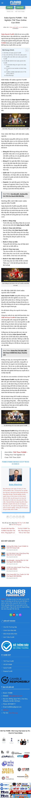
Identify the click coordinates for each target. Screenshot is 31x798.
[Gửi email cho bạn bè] (17, 517)
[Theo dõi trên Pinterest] (13, 614)
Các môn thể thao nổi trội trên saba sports (15, 54)
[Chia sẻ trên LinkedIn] (23, 517)
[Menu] (2, 3)
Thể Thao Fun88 (19, 11)
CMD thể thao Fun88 (8, 317)
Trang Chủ (10, 11)
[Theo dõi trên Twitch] (20, 614)
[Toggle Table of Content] (26, 50)
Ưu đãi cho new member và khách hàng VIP (16, 69)
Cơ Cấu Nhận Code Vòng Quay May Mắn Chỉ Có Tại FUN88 (17, 554)
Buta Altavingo (10, 75)
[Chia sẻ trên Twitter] (13, 517)
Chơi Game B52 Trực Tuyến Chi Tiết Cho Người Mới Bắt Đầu (17, 575)
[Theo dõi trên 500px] (17, 614)
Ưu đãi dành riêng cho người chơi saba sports (16, 65)
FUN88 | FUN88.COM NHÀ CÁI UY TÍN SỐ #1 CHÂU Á (16, 72)
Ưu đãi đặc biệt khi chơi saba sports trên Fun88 (15, 61)
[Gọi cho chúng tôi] (10, 614)
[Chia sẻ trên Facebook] (10, 517)
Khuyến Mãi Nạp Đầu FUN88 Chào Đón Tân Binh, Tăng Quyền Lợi (8, 530)
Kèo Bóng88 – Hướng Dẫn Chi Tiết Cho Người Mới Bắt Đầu (17, 561)
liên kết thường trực (16, 524)
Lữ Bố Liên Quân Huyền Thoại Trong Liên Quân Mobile (17, 568)
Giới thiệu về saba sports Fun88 (12, 52)
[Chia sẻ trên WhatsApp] (7, 517)
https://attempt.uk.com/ (15, 696)
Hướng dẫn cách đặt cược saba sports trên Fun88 (15, 57)
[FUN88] (15, 3)
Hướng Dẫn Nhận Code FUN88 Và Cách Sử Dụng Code (17, 547)
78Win (3, 719)
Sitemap (5, 710)
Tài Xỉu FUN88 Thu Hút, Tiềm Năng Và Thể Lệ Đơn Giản (24, 530)
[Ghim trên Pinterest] (20, 517)
